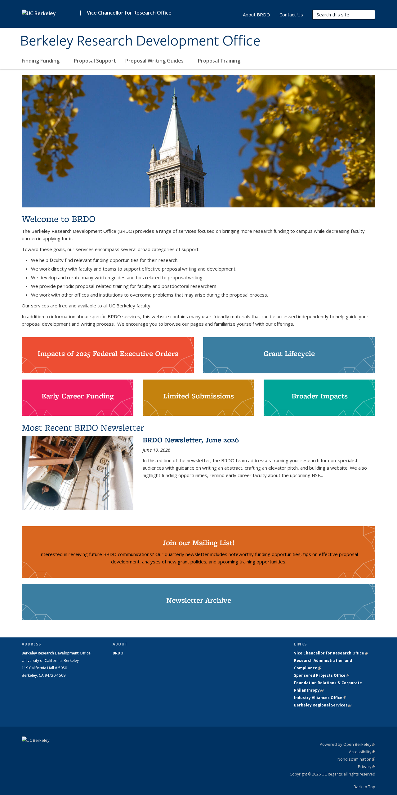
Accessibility (362, 751)
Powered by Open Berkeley (347, 744)
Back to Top (364, 786)
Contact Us (291, 14)
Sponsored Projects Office (321, 675)
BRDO (118, 653)
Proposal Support (95, 60)
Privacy (366, 766)
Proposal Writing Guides (155, 60)
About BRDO (256, 14)
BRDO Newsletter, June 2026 (191, 440)
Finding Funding (41, 60)
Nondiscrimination (356, 759)
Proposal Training (220, 60)
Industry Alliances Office (320, 697)
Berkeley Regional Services (322, 705)
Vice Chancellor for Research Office (129, 12)
